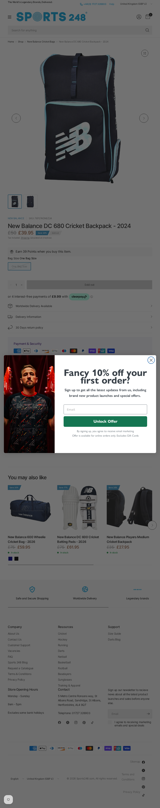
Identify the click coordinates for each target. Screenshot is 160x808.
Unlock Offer (105, 421)
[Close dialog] (151, 360)
